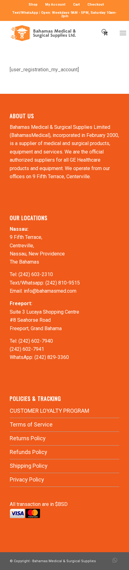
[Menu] (123, 33)
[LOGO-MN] (53, 33)
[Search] (101, 33)
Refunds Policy (28, 452)
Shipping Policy (29, 465)
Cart (76, 5)
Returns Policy (28, 438)
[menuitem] (33, 4)
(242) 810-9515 (62, 283)
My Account (55, 5)
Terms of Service (31, 424)
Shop (33, 5)
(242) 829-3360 (51, 357)
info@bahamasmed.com (50, 291)
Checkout (95, 5)
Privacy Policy (27, 479)
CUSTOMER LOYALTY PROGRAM (49, 410)
